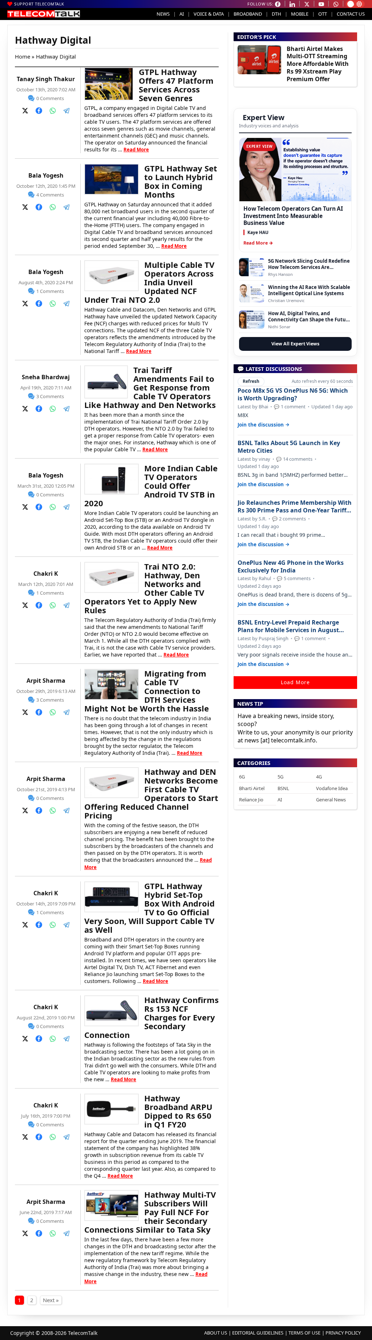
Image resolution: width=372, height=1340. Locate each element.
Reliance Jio (251, 799)
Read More (136, 149)
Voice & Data (209, 14)
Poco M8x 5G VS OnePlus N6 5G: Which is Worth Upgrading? (293, 394)
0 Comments (50, 98)
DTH (276, 14)
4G (319, 776)
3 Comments (50, 396)
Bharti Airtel (251, 788)
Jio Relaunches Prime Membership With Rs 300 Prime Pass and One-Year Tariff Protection (295, 506)
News (163, 14)
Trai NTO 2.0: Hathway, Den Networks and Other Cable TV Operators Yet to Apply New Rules (144, 588)
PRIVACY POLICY (343, 1332)
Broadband (248, 14)
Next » (51, 1300)
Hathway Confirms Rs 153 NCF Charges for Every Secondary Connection (151, 1017)
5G (280, 776)
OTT (322, 14)
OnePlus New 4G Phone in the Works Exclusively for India (291, 566)
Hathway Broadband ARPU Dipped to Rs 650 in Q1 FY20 (178, 1111)
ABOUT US (215, 1332)
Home (22, 56)
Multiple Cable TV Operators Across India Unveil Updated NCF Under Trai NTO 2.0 (149, 282)
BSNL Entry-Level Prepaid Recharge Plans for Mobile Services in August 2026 (288, 626)
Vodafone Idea (332, 788)
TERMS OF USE (304, 1332)
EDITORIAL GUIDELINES (257, 1332)
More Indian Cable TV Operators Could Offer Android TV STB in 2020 (151, 485)
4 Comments (50, 194)
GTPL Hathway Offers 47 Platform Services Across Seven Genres (176, 84)
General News (331, 799)
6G (242, 776)
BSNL (283, 788)
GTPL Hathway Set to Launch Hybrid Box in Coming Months (180, 181)
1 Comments (50, 291)
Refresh (251, 381)
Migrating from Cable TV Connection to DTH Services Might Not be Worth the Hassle (146, 691)
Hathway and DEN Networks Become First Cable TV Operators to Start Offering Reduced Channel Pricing (151, 793)
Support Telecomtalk (39, 4)
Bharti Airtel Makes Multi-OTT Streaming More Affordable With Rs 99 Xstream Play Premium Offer (318, 64)
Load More (295, 682)
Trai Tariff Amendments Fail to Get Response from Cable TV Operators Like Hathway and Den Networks (150, 387)
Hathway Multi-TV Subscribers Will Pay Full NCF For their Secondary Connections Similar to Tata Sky (150, 1212)
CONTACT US (351, 14)
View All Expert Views (295, 344)
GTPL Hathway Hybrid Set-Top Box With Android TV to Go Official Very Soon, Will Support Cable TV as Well (149, 907)
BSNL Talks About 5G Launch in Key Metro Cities (289, 447)
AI (181, 14)
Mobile (299, 14)
